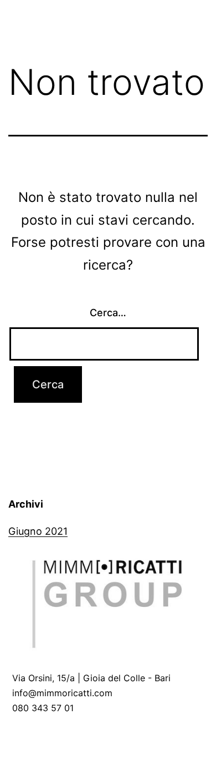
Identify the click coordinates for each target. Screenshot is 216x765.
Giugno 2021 (38, 531)
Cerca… (108, 312)
